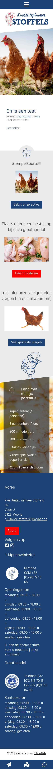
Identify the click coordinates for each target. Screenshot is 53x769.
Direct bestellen (26, 273)
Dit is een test (21, 111)
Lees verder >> (14, 128)
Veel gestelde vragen (26, 342)
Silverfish (40, 753)
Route (12, 531)
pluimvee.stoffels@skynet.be (26, 519)
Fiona (37, 116)
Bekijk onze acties (26, 204)
